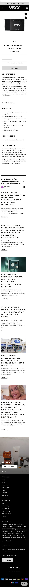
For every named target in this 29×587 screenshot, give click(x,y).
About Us (4, 492)
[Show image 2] (15, 41)
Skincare (4, 482)
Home (3, 480)
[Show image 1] (13, 41)
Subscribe (7, 560)
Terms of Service (6, 513)
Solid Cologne (5, 487)
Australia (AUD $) (14, 567)
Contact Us (5, 495)
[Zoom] (26, 14)
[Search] (24, 7)
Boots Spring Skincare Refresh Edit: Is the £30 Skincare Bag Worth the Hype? (12, 361)
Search (4, 516)
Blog (3, 503)
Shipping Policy (6, 511)
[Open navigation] (2, 7)
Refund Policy (5, 508)
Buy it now (15, 68)
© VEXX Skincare (14, 571)
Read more (4, 217)
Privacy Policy (5, 506)
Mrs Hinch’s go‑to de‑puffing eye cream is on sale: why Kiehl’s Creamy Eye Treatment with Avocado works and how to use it (13, 409)
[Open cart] (27, 8)
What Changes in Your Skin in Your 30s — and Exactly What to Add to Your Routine (13, 312)
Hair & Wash (5, 485)
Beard (3, 490)
